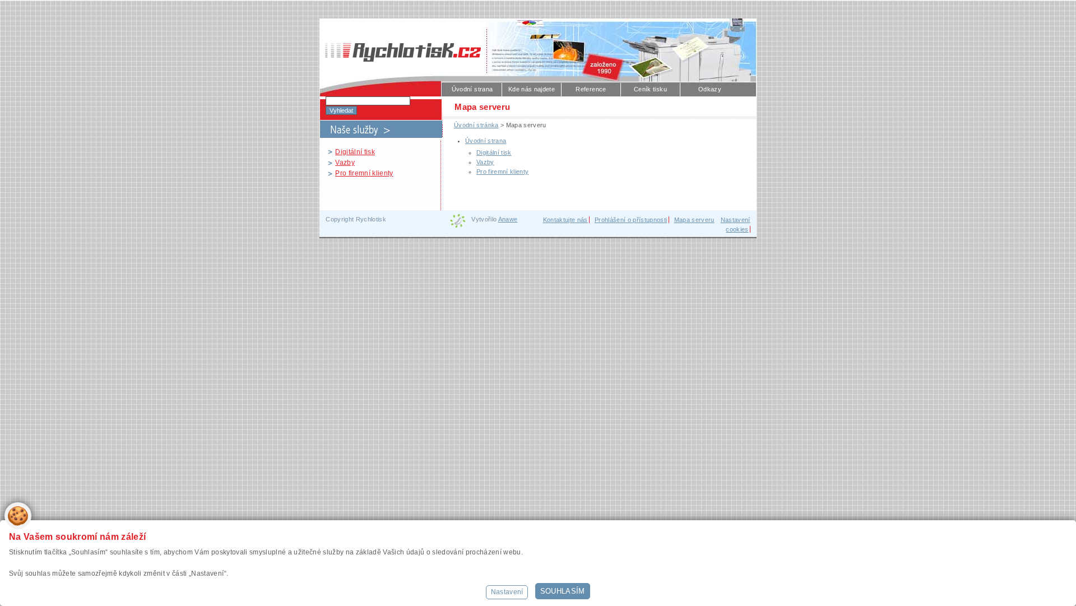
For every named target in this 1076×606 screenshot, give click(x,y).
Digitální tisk (355, 152)
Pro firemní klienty (364, 173)
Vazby (345, 162)
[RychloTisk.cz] (400, 46)
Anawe (508, 219)
